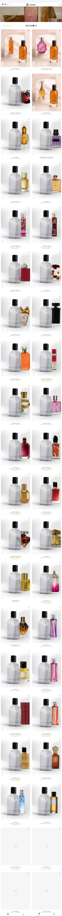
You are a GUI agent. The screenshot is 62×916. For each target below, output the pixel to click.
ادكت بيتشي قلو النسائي (46, 733)
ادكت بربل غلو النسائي (46, 645)
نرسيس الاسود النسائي (47, 334)
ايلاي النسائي (15, 689)
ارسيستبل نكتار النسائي (46, 423)
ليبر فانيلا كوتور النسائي (15, 778)
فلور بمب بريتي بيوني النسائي (46, 68)
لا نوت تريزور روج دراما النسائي (15, 113)
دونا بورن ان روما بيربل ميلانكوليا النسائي (47, 157)
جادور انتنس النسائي (46, 113)
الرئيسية (59, 15)
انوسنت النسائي (15, 822)
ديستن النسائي (46, 556)
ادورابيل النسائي (46, 290)
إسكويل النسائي (15, 157)
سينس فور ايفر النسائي (15, 866)
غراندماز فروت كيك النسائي (15, 246)
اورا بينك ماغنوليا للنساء (46, 911)
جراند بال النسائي (46, 822)
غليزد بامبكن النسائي (15, 68)
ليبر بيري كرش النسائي (46, 512)
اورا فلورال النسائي (15, 911)
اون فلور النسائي (46, 866)
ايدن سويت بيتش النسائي (15, 379)
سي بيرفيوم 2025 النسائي (46, 467)
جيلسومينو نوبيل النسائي (15, 600)
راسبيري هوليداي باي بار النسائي (46, 379)
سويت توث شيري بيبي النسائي (15, 733)
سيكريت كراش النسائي (15, 334)
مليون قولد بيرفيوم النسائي (15, 645)
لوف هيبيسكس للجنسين (15, 290)
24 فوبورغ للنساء (46, 201)
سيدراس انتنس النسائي (16, 201)
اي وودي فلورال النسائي (46, 778)
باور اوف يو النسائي (15, 467)
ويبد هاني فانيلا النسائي (46, 246)
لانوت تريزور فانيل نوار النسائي (15, 556)
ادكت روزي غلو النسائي (46, 689)
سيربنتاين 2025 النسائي (15, 423)
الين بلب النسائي (46, 600)
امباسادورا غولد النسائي (15, 512)
